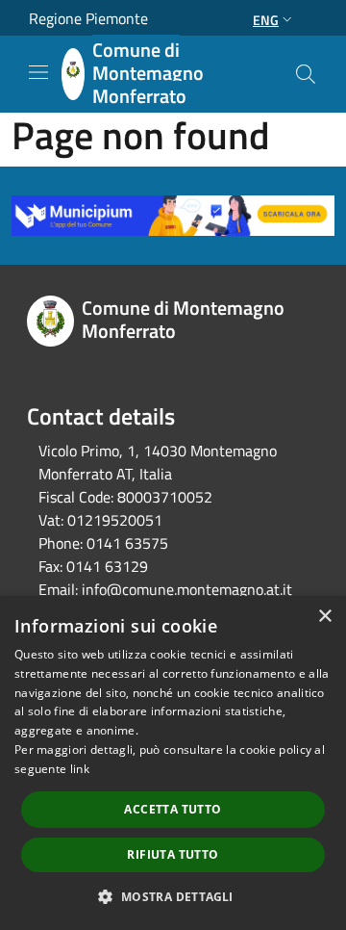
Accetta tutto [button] (172, 809)
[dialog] (173, 763)
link (79, 769)
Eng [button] (266, 20)
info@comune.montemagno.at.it (187, 589)
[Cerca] (305, 74)
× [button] (324, 616)
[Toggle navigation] (38, 72)
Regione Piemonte (88, 18)
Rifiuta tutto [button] (172, 854)
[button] (172, 896)
